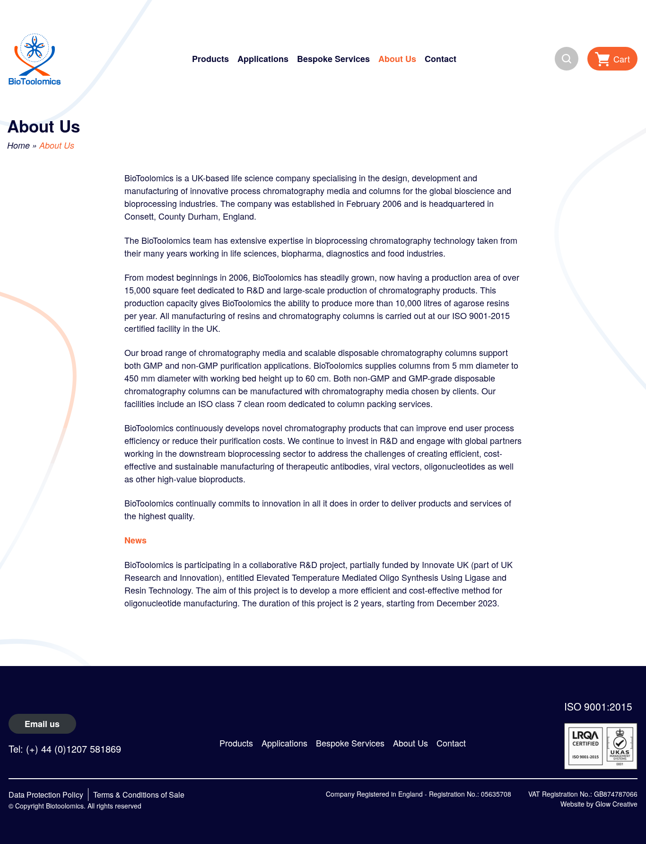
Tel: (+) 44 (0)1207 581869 (65, 748)
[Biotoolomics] (35, 58)
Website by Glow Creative (598, 803)
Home (18, 145)
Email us (42, 724)
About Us (397, 59)
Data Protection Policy (46, 794)
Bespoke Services (333, 59)
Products (210, 59)
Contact (440, 59)
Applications (262, 59)
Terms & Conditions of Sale (138, 794)
